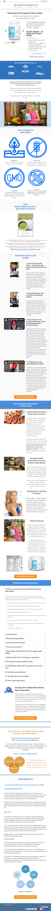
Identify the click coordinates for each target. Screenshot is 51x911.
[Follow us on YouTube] (47, 907)
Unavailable (36, 54)
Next (23, 30)
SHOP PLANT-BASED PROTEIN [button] (25, 397)
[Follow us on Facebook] (42, 907)
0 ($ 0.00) (44, 1)
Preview (5, 30)
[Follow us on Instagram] (45, 907)
